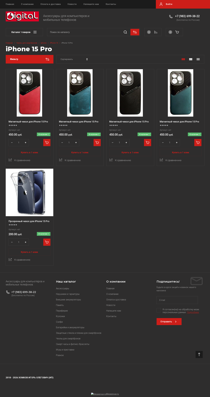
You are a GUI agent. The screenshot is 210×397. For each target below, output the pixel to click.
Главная (10, 4)
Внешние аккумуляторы (68, 299)
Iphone (43, 43)
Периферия (62, 310)
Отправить (166, 321)
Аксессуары (62, 288)
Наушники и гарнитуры (67, 294)
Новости (72, 4)
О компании (27, 4)
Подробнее (193, 312)
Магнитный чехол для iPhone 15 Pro (28, 121)
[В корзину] (46, 142)
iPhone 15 (54, 43)
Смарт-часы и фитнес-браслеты (72, 344)
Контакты (111, 4)
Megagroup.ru (112, 394)
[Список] (191, 59)
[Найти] (125, 32)
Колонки (60, 316)
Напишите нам (91, 4)
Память (60, 305)
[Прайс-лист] (198, 59)
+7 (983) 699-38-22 (187, 16)
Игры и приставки (65, 349)
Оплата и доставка (50, 4)
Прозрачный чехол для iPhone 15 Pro (29, 221)
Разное (60, 355)
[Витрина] (183, 59)
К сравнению (22, 160)
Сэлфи (59, 322)
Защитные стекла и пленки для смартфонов (78, 333)
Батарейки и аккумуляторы (70, 327)
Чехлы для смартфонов (26, 43)
